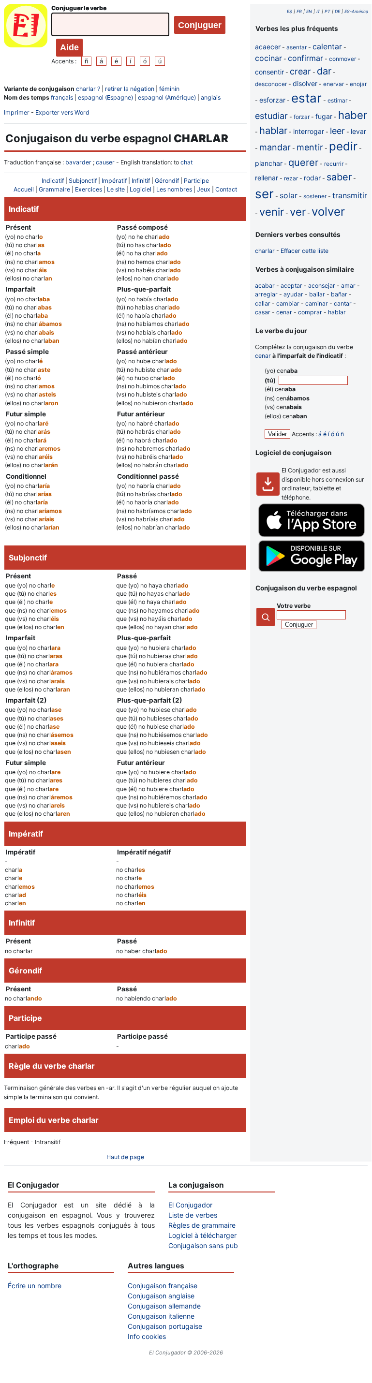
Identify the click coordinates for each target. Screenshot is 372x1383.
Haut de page (125, 1157)
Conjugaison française (162, 1285)
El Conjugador (190, 1205)
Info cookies (147, 1336)
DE (337, 11)
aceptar (291, 285)
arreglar (266, 294)
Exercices (88, 189)
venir (271, 212)
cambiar (287, 303)
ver (298, 212)
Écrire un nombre (34, 1285)
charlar (265, 250)
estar (306, 97)
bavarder (78, 162)
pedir (343, 146)
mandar (275, 147)
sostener (315, 196)
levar (358, 131)
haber (352, 115)
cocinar (268, 58)
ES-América (356, 11)
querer (303, 162)
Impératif (114, 180)
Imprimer (17, 112)
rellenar (266, 178)
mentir (310, 147)
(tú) (271, 380)
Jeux (203, 189)
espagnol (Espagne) (105, 97)
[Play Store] (311, 569)
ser (264, 193)
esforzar (272, 100)
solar (289, 195)
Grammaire (54, 189)
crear (300, 71)
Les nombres (174, 189)
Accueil (24, 189)
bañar (339, 294)
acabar (265, 285)
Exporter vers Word (62, 112)
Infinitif (141, 180)
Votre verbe (294, 605)
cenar (284, 312)
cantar (343, 303)
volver (328, 212)
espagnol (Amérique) (167, 97)
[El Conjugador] (25, 35)
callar (262, 303)
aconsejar (321, 285)
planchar (269, 163)
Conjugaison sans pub (203, 1245)
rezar (291, 178)
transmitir (349, 195)
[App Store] (311, 535)
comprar (310, 312)
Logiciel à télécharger (202, 1235)
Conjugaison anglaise (161, 1296)
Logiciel (140, 189)
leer (337, 131)
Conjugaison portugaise (165, 1326)
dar (324, 71)
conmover (342, 58)
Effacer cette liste (304, 250)
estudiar (271, 116)
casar (262, 312)
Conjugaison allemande (164, 1306)
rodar (312, 178)
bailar (317, 294)
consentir (269, 72)
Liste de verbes (192, 1215)
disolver (305, 83)
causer (105, 162)
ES (289, 11)
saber (339, 177)
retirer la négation (129, 88)
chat (186, 162)
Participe (196, 180)
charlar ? (88, 88)
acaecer (268, 47)
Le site (116, 189)
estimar (337, 100)
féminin (169, 88)
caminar (316, 303)
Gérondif (167, 180)
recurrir (333, 163)
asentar (296, 47)
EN (309, 11)
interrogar (308, 131)
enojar (358, 84)
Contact (226, 189)
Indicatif (53, 180)
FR (299, 11)
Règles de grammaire (202, 1225)
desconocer (271, 84)
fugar (323, 116)
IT (318, 11)
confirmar (305, 58)
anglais (211, 97)
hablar (273, 130)
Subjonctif (83, 180)
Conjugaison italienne (161, 1316)
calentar (327, 46)
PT (327, 11)
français (62, 97)
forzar (302, 116)
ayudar (293, 294)
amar (348, 285)
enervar (333, 84)
